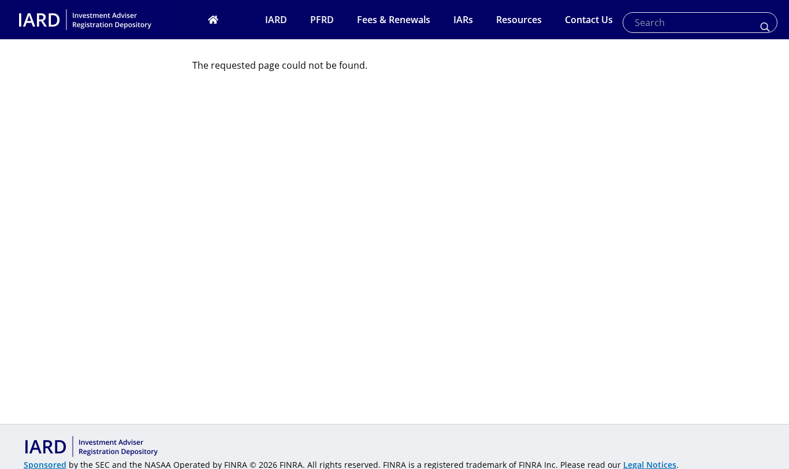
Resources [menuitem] (519, 19)
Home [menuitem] (228, 20)
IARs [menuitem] (463, 19)
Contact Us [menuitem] (589, 19)
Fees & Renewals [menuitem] (393, 19)
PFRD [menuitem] (322, 19)
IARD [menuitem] (276, 19)
